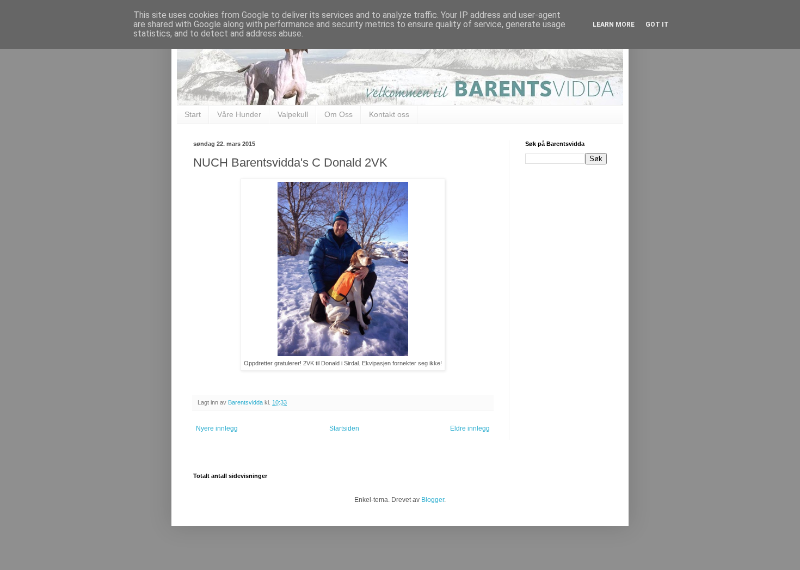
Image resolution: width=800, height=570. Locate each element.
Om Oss (338, 114)
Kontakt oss (389, 114)
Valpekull (293, 114)
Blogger (432, 500)
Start (192, 114)
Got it (657, 24)
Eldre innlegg (470, 428)
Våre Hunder (239, 114)
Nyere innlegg (217, 428)
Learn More (614, 24)
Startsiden (344, 428)
